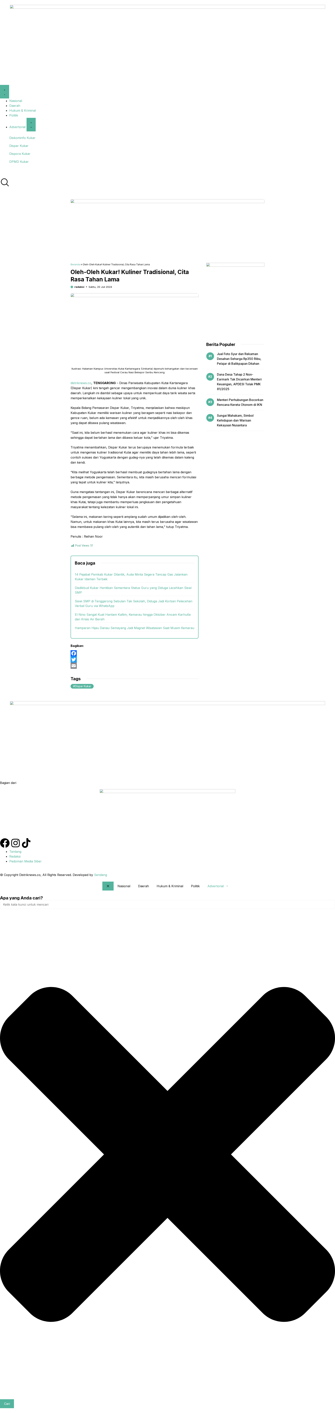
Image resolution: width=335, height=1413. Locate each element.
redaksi (79, 286)
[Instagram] (15, 843)
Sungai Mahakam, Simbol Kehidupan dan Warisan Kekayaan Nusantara (235, 420)
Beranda (75, 264)
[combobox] (167, 904)
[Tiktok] (26, 843)
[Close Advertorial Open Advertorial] (31, 124)
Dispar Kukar (83, 686)
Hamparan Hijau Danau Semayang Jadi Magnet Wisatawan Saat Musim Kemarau (134, 628)
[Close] (108, 886)
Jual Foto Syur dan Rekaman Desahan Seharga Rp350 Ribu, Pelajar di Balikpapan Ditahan (239, 359)
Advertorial (215, 886)
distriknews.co (81, 383)
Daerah (143, 886)
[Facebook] (135, 653)
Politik (195, 886)
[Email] (135, 666)
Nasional (123, 886)
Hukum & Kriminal (170, 886)
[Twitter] (135, 659)
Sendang (100, 875)
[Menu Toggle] (4, 91)
